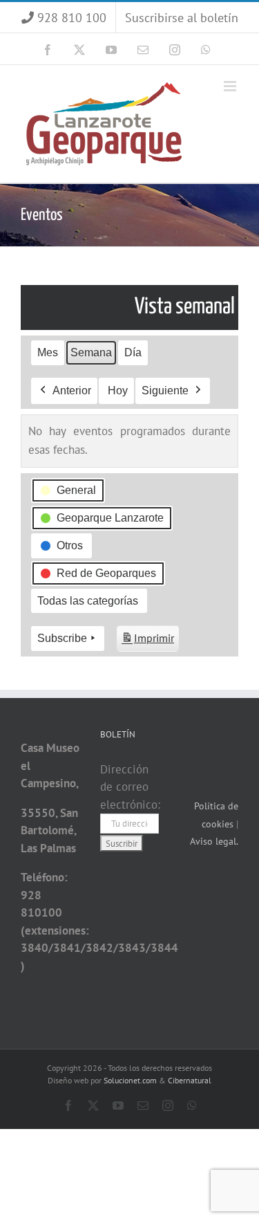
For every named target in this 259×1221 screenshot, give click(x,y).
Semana (91, 352)
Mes (47, 352)
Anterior (71, 390)
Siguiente (165, 390)
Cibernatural (189, 1080)
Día (133, 352)
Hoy (118, 390)
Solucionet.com (130, 1080)
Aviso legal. (214, 841)
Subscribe (62, 638)
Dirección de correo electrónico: (130, 787)
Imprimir (147, 641)
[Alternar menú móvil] (231, 86)
